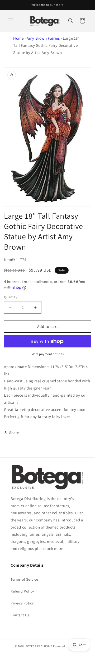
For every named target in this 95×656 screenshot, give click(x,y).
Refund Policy (22, 591)
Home (18, 38)
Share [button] (14, 432)
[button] (10, 21)
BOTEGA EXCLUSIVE (39, 646)
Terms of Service (24, 579)
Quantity (10, 297)
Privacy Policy (22, 603)
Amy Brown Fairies (43, 38)
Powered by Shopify (66, 646)
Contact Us (20, 615)
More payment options (47, 354)
